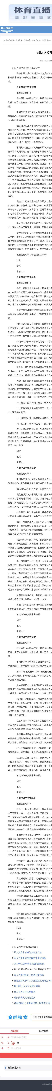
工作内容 (27, 40)
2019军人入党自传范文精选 (27, 986)
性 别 (5, 1043)
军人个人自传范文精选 (24, 992)
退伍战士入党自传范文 (24, 997)
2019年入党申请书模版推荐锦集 (29, 964)
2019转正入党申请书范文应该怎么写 (32, 1003)
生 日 (5, 1048)
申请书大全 (36, 40)
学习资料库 (10, 40)
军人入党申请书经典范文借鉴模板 (30, 958)
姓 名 (5, 1037)
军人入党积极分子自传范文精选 (29, 975)
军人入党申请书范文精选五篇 (28, 952)
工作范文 (19, 40)
